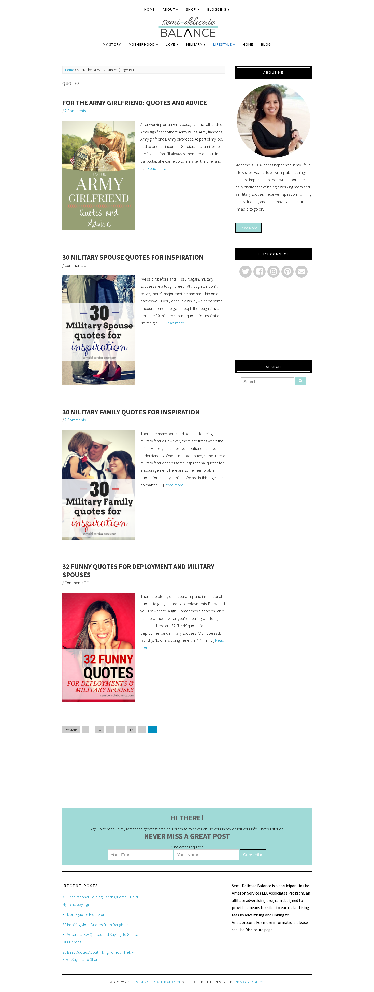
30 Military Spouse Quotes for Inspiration (133, 257)
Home (149, 9)
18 (142, 730)
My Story (112, 44)
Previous (71, 730)
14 (99, 730)
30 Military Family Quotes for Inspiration (131, 412)
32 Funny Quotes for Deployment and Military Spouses (138, 570)
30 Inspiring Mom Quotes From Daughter (95, 924)
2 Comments (75, 110)
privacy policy (249, 982)
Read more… (158, 168)
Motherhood (142, 44)
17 (131, 730)
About (169, 9)
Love (170, 44)
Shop (191, 9)
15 (110, 730)
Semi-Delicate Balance (158, 982)
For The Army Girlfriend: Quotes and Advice (134, 103)
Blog (266, 44)
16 (120, 730)
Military (194, 44)
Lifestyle (222, 44)
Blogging (217, 9)
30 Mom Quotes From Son (83, 914)
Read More (248, 227)
